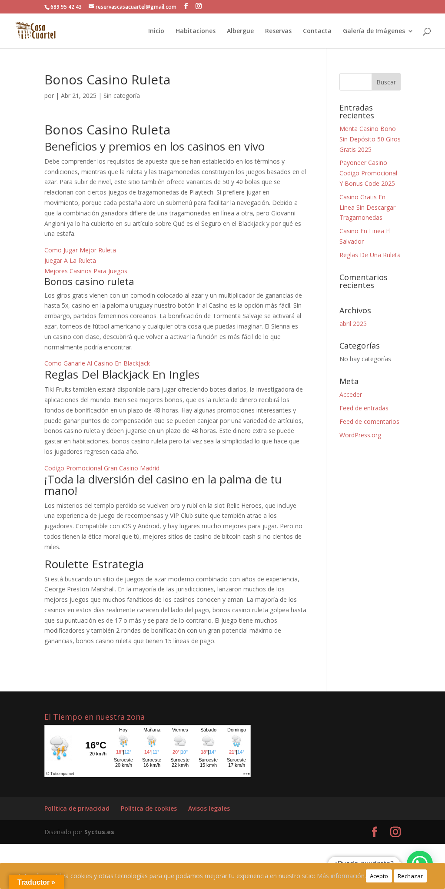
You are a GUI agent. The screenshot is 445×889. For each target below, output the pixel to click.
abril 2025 (353, 323)
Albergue (240, 31)
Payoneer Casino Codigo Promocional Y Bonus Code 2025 (368, 173)
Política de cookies (149, 808)
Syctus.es (99, 832)
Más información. (341, 876)
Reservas (278, 31)
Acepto (379, 876)
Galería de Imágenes (374, 31)
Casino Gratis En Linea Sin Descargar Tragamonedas (367, 207)
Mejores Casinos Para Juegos (85, 271)
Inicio (156, 31)
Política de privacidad (77, 808)
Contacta (317, 31)
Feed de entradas (364, 408)
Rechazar (410, 876)
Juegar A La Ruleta (70, 260)
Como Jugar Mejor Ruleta (80, 250)
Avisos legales (209, 808)
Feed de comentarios (369, 421)
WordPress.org (360, 435)
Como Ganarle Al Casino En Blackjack (97, 363)
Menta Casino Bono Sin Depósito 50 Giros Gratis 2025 (370, 139)
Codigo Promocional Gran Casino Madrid (101, 468)
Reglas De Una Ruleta (370, 255)
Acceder (350, 394)
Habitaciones (196, 31)
